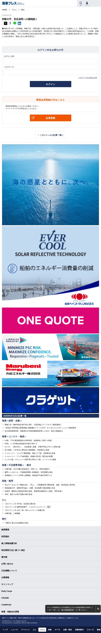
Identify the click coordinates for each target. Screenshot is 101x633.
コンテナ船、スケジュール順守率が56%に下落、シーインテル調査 (30, 460)
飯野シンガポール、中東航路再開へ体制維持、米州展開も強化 (29, 472)
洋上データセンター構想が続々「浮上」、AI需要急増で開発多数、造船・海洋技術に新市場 (40, 485)
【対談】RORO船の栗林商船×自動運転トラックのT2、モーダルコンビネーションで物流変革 (40, 428)
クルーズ (90, 630)
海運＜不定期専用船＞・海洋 (16, 465)
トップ (5, 630)
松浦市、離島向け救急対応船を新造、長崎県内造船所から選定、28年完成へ (34, 491)
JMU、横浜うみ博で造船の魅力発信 (18, 494)
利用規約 (5, 536)
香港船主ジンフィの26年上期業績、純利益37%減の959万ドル (28, 475)
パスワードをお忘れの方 (87, 78)
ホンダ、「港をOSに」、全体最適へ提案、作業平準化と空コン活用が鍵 (32, 447)
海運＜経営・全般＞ (12, 420)
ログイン (50, 84)
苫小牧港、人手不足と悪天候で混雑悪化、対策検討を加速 (27, 450)
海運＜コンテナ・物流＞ (14, 436)
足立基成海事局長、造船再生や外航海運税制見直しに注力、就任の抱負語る (34, 431)
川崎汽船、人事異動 (12, 513)
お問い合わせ (7, 564)
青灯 (4, 519)
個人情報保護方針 (67, 610)
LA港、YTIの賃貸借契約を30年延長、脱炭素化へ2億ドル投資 (28, 440)
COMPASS (6, 605)
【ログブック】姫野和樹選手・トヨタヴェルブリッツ (27, 507)
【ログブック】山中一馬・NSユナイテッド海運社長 (25, 510)
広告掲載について (9, 570)
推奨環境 (5, 529)
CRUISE (5, 598)
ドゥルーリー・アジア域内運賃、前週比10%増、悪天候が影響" (29, 456)
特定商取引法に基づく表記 (13, 550)
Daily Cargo (6, 591)
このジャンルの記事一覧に (51, 135)
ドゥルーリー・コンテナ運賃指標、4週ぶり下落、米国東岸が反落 (30, 453)
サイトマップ (7, 584)
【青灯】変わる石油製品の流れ (17, 523)
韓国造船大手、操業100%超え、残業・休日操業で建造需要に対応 (30, 488)
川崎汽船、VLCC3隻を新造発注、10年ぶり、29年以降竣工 (27, 469)
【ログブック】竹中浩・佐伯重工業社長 (20, 504)
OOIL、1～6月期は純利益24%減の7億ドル (21, 444)
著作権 (4, 557)
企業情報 (5, 577)
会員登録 (50, 118)
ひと (4, 500)
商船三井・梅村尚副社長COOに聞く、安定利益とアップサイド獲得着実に (33, 425)
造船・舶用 (7, 481)
